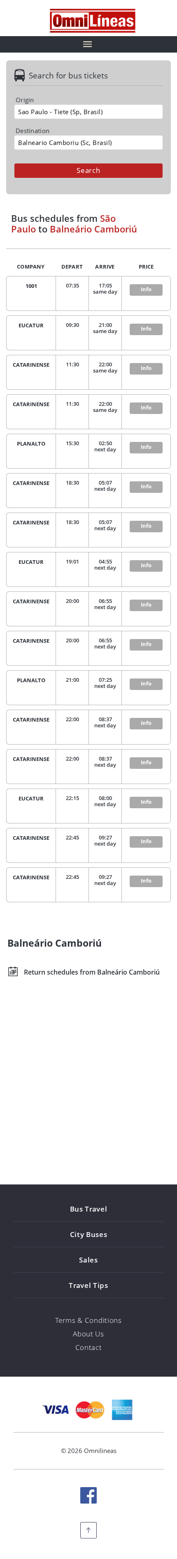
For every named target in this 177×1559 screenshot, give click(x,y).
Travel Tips (88, 1285)
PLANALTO (31, 443)
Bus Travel (88, 1209)
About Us (88, 1334)
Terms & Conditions (88, 1320)
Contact (88, 1347)
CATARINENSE (31, 364)
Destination (32, 131)
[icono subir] (88, 1530)
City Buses (88, 1234)
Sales (88, 1260)
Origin (25, 100)
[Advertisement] (88, 1090)
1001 (31, 286)
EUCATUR (31, 325)
